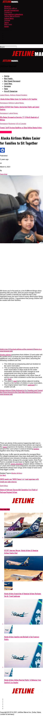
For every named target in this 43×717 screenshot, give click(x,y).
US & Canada (21, 124)
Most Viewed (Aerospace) (12, 81)
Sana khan (3, 174)
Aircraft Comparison (11, 10)
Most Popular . (8, 78)
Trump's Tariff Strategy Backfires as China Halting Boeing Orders (21, 127)
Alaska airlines (5, 355)
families (36, 449)
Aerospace (7, 86)
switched (31, 385)
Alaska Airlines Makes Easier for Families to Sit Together (18, 99)
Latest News (9, 18)
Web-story (8, 24)
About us (7, 6)
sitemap (7, 20)
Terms (6, 22)
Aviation (6, 76)
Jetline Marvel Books (12, 16)
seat (15, 381)
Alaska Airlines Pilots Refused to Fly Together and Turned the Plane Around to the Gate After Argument (21, 392)
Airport (18, 95)
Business (11, 124)
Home (6, 26)
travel (5, 447)
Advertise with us (10, 8)
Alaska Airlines (16, 473)
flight (9, 379)
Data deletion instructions (13, 14)
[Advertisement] (21, 266)
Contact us (8, 12)
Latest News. (8, 83)
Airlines (13, 95)
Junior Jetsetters (17, 464)
